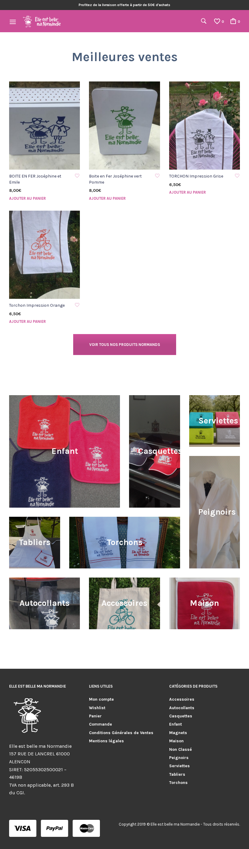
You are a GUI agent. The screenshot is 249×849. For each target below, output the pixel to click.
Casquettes (180, 716)
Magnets (178, 732)
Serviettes (179, 765)
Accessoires (181, 699)
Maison (176, 741)
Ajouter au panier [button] (27, 198)
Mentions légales (106, 741)
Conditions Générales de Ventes (121, 732)
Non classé (180, 749)
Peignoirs (179, 757)
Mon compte (101, 699)
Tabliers (177, 774)
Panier (95, 716)
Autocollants (181, 707)
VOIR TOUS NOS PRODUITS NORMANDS (124, 344)
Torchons (178, 782)
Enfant (175, 724)
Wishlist (97, 707)
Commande (100, 724)
